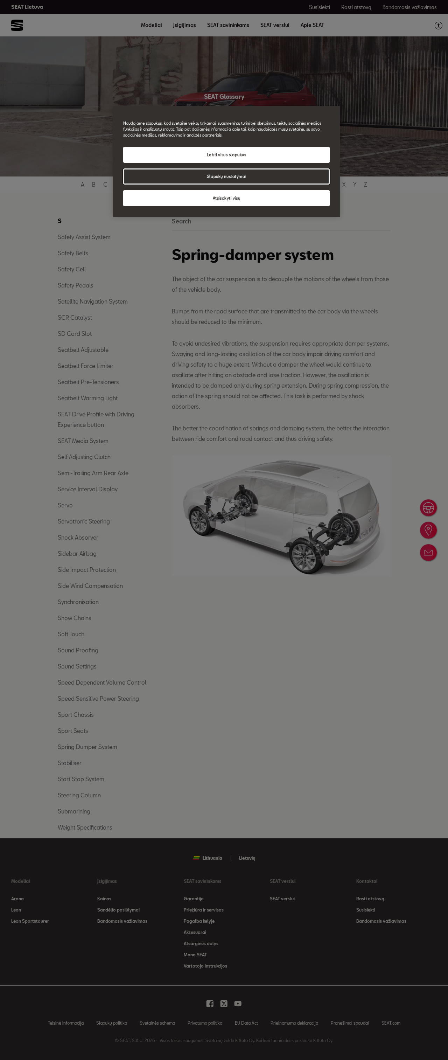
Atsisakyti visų (226, 198)
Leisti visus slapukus (226, 154)
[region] (226, 161)
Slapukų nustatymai (226, 176)
